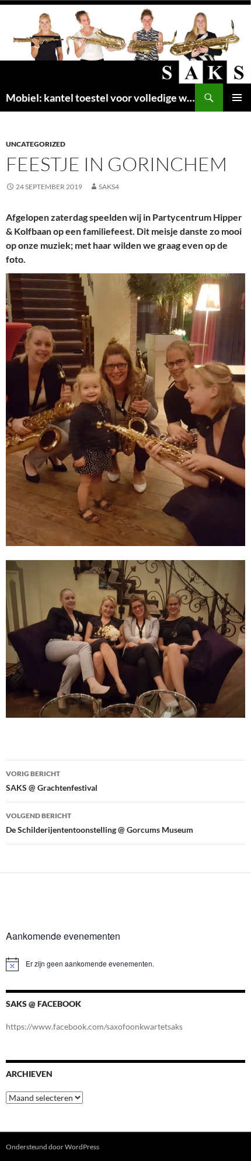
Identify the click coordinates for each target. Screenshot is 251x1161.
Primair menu (237, 98)
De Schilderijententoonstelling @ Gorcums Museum (99, 823)
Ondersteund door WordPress (52, 1146)
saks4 (109, 186)
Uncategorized (35, 144)
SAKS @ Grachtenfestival (51, 780)
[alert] (125, 964)
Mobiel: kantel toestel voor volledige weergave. (100, 97)
